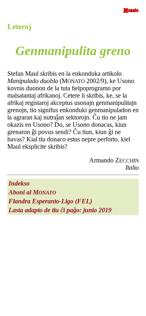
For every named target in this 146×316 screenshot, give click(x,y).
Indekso (19, 183)
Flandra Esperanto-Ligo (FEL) (50, 201)
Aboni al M (32, 192)
